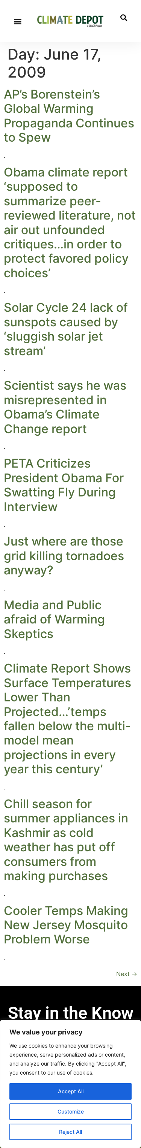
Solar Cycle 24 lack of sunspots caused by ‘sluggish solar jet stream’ (66, 329)
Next (126, 974)
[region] (70, 1084)
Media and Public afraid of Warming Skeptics (54, 619)
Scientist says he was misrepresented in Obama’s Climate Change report (65, 407)
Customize (71, 1111)
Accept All (70, 1091)
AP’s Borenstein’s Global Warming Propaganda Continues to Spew (69, 116)
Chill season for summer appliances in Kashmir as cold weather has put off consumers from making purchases (66, 840)
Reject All (70, 1132)
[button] (17, 21)
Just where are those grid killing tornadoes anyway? (64, 555)
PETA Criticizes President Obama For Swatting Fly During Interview (64, 485)
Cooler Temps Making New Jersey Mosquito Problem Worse (66, 925)
